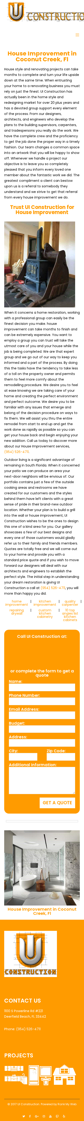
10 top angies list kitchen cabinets (70, 615)
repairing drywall (17, 612)
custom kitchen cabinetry (45, 613)
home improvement (16, 603)
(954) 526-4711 (16, 452)
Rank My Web (67, 1104)
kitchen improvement (45, 603)
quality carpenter (70, 603)
